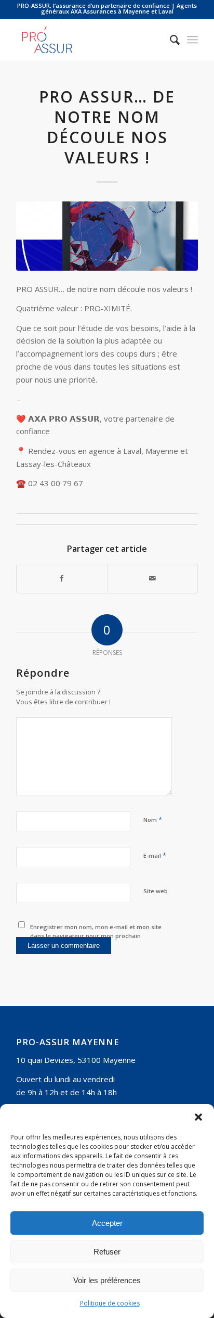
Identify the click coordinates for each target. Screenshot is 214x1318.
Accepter (107, 1223)
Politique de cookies (110, 1303)
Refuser (107, 1251)
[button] (198, 1117)
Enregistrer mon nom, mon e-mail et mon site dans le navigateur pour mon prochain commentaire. (96, 935)
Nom (152, 819)
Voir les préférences (107, 1280)
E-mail (154, 855)
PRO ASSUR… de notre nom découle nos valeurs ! (107, 127)
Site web (155, 891)
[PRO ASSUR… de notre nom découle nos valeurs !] (107, 236)
